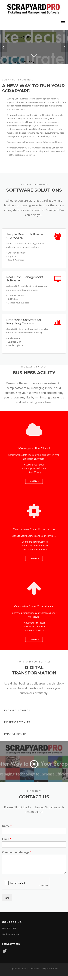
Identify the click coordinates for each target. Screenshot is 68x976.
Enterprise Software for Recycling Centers (23, 321)
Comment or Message (16, 852)
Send (7, 897)
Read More (34, 481)
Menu (63, 22)
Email (6, 839)
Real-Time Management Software (24, 278)
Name (7, 826)
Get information (10, 934)
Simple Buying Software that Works (24, 235)
